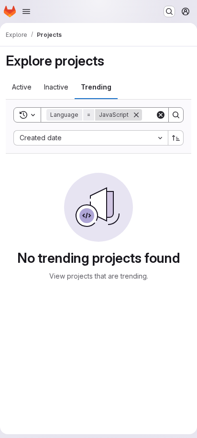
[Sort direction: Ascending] (176, 138)
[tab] (22, 87)
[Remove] (136, 115)
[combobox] (90, 138)
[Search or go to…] (169, 11)
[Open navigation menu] (26, 11)
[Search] (176, 115)
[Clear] (160, 115)
